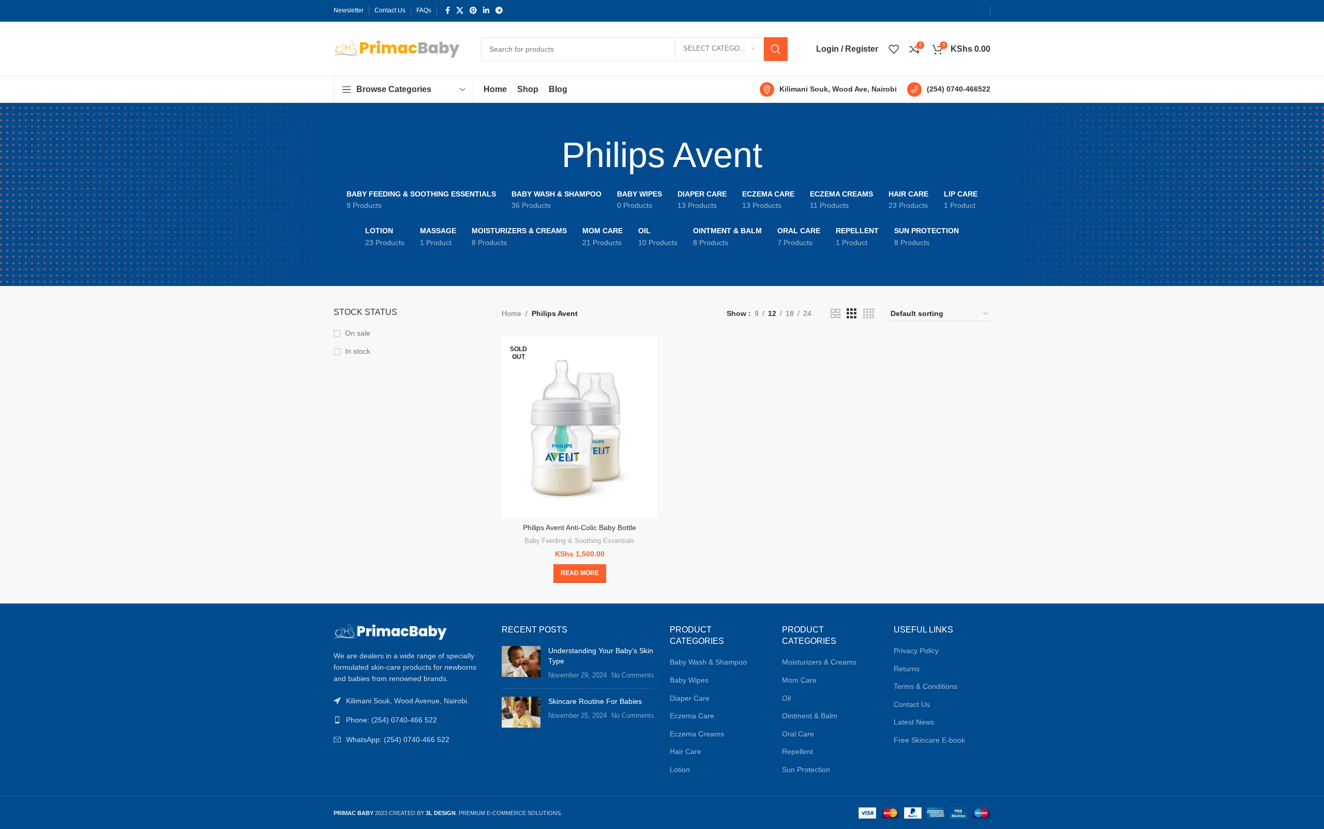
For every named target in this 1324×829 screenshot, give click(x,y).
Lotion (680, 769)
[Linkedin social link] (486, 11)
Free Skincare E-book (929, 740)
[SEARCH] (776, 49)
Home (511, 313)
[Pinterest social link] (473, 11)
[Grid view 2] (835, 313)
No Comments (632, 675)
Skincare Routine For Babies (595, 701)
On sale (357, 333)
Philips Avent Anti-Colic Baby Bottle (579, 527)
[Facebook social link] (447, 11)
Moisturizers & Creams (819, 662)
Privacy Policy (916, 650)
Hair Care (685, 751)
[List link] (410, 720)
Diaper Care (690, 698)
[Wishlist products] (893, 49)
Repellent (797, 751)
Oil (786, 698)
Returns (907, 669)
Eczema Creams (697, 734)
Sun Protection (806, 769)
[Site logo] (397, 48)
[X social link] (460, 11)
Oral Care (798, 734)
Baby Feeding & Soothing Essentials (579, 541)
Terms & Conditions (925, 686)
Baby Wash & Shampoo (708, 662)
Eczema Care (692, 716)
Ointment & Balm (809, 716)
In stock (357, 351)
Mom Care (799, 680)
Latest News (914, 722)
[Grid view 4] (868, 313)
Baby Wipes (689, 680)
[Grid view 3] (851, 313)
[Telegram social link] (499, 11)
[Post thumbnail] (521, 663)
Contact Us (912, 704)
